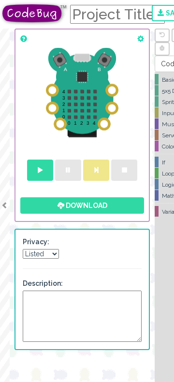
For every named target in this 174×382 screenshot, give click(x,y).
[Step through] (96, 170)
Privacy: (36, 242)
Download (85, 205)
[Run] (40, 170)
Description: (43, 283)
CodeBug (34, 13)
